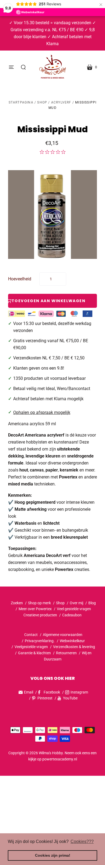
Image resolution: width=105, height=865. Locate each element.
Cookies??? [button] (82, 841)
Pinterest (44, 698)
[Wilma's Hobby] (52, 67)
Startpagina (21, 102)
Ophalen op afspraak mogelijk (41, 412)
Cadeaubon (72, 615)
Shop (42, 102)
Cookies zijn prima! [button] (52, 855)
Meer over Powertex (35, 609)
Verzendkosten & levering (74, 647)
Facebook (52, 692)
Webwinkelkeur (72, 641)
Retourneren (67, 653)
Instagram (79, 692)
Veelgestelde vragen (31, 647)
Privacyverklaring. (40, 641)
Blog (92, 603)
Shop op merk (39, 603)
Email (28, 692)
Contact (31, 634)
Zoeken (17, 603)
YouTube (70, 698)
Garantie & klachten (34, 653)
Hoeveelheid (19, 278)
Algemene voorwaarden (62, 634)
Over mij (76, 603)
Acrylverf (61, 102)
